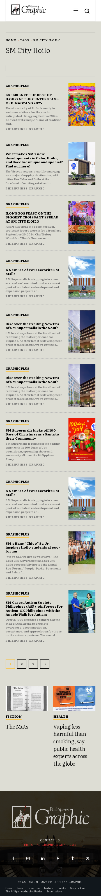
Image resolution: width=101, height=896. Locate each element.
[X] (87, 858)
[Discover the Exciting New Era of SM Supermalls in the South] (81, 331)
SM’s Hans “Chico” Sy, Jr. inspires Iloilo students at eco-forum (33, 547)
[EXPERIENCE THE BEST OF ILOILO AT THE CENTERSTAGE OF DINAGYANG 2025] (81, 104)
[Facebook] (13, 858)
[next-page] (44, 663)
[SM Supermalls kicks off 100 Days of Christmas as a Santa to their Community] (81, 439)
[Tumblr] (72, 858)
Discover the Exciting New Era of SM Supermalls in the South (32, 325)
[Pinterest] (57, 858)
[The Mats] (27, 698)
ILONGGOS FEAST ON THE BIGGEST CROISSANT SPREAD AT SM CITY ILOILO (32, 217)
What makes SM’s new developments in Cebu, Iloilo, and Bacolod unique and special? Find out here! (34, 159)
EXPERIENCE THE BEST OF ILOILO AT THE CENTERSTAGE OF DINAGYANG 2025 (32, 98)
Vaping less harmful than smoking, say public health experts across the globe (70, 744)
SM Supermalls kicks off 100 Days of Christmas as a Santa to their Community (32, 434)
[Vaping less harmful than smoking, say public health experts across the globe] (74, 698)
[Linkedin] (43, 858)
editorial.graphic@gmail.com (50, 845)
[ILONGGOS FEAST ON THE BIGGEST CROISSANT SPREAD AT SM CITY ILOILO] (81, 222)
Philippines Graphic (25, 129)
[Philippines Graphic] (28, 9)
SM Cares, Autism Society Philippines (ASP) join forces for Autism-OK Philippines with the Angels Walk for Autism (34, 608)
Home (11, 40)
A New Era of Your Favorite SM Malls (32, 271)
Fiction (14, 716)
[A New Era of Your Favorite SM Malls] (81, 277)
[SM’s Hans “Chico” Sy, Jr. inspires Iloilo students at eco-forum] (81, 552)
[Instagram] (28, 858)
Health (60, 716)
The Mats (17, 726)
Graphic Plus (17, 85)
